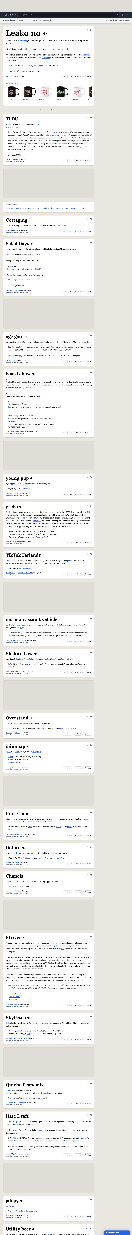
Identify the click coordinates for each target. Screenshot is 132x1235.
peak (62, 1093)
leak (17, 208)
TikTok (8, 560)
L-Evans (13, 160)
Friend (10, 756)
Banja (15, 360)
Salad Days (9, 290)
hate (15, 1138)
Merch (89, 76)
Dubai (36, 664)
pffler (16, 1154)
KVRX (24, 640)
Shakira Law (9, 671)
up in (23, 280)
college (55, 943)
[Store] (122, 15)
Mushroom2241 (23, 1103)
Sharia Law (20, 659)
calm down (60, 858)
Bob (9, 407)
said (22, 285)
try (22, 65)
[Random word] (117, 15)
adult (27, 483)
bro (32, 568)
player (16, 1121)
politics (25, 980)
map (9, 752)
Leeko (58, 208)
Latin (34, 881)
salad (11, 266)
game (54, 347)
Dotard (8, 863)
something (22, 40)
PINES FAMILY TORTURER (25, 573)
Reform (32, 659)
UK (88, 512)
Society (35, 20)
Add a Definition (111, 20)
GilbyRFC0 (18, 290)
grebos (44, 537)
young (22, 488)
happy (30, 827)
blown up (40, 858)
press (13, 515)
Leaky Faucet (27, 208)
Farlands (27, 568)
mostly (17, 752)
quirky (46, 1093)
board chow (9, 432)
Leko (66, 208)
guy (17, 960)
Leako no (8, 76)
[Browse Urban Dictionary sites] (10, 15)
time (41, 385)
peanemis (26, 1098)
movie (38, 1098)
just (17, 488)
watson (14, 1215)
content (53, 342)
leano (37, 208)
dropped (37, 520)
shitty (9, 1206)
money (58, 827)
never (26, 517)
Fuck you (69, 355)
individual (18, 853)
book (20, 1031)
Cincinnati (82, 1138)
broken (86, 54)
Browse (20, 20)
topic (21, 723)
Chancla (8, 891)
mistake (70, 659)
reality (49, 822)
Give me (11, 1098)
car (13, 1206)
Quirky (8, 1090)
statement (29, 723)
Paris (38, 1031)
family (82, 625)
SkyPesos (9, 1038)
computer (55, 385)
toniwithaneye (18, 834)
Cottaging (9, 230)
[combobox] (68, 15)
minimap (8, 767)
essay (53, 132)
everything (36, 752)
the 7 (73, 728)
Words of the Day (9, 20)
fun (16, 977)
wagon (29, 625)
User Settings (124, 20)
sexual (31, 225)
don (28, 1034)
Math (76, 138)
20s (48, 483)
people (40, 396)
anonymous (15, 863)
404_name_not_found (20, 1038)
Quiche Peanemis (11, 1103)
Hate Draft (9, 1154)
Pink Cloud (9, 834)
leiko (83, 208)
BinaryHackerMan (20, 432)
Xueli (15, 76)
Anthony (11, 985)
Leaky (44, 208)
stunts (27, 1211)
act (10, 225)
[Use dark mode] (127, 15)
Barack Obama (14, 996)
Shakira (48, 664)
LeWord (15, 767)
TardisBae (16, 891)
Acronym (9, 124)
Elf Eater (17, 733)
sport (40, 1130)
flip (53, 881)
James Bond (20, 1211)
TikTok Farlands (10, 573)
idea (61, 728)
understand (12, 723)
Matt (10, 65)
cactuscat (15, 542)
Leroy (10, 728)
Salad (11, 285)
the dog (16, 493)
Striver (8, 1004)
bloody (38, 537)
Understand (37, 124)
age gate (8, 360)
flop (56, 881)
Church (13, 635)
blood (37, 269)
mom (12, 886)
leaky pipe (74, 208)
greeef (16, 230)
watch (86, 342)
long (32, 853)
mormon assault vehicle (13, 640)
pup (26, 488)
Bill (9, 355)
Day (24, 635)
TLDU (7, 160)
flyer (50, 1023)
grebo (8, 542)
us (32, 858)
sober (86, 819)
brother (40, 65)
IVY (49, 985)
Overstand (9, 733)
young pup (9, 493)
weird (29, 563)
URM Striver (16, 1004)
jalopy (7, 1215)
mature (70, 342)
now (32, 537)
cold (31, 269)
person (15, 483)
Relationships (47, 20)
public (59, 225)
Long (26, 124)
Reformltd (18, 671)
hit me (17, 886)
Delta (8, 1023)
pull (14, 1211)
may (59, 946)
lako (51, 208)
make (52, 853)
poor (84, 1023)
